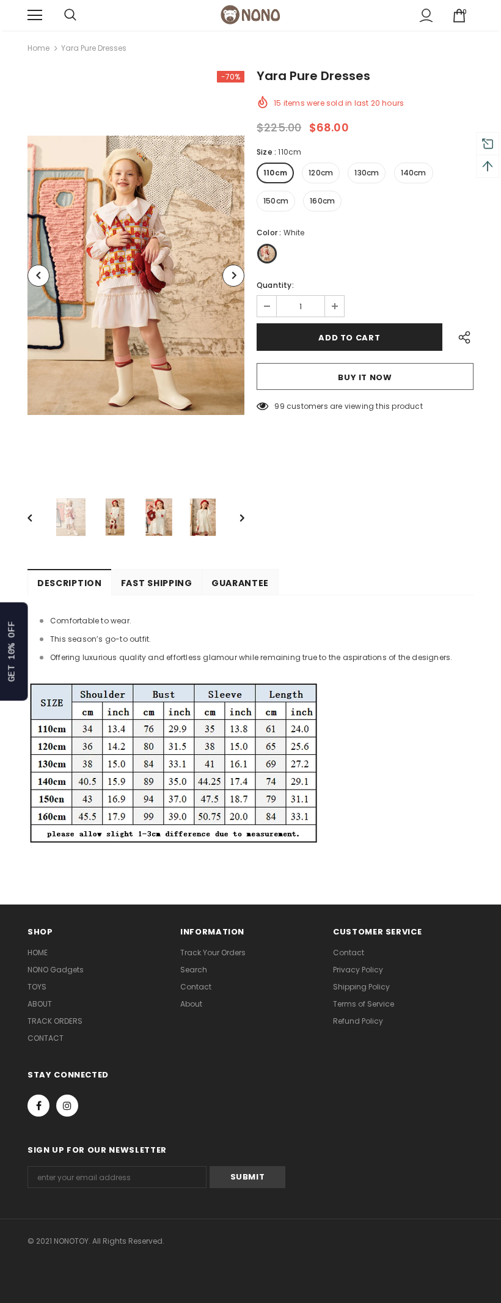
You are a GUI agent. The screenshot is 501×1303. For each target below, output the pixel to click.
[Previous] (38, 276)
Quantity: (275, 285)
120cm (321, 172)
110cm (275, 172)
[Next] (233, 276)
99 (279, 406)
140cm (413, 172)
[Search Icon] (70, 15)
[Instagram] (67, 1106)
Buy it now (365, 377)
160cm (322, 201)
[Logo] (250, 14)
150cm (275, 201)
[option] (135, 275)
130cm (366, 172)
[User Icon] (426, 15)
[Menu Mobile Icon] (34, 15)
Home (38, 48)
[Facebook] (38, 1106)
